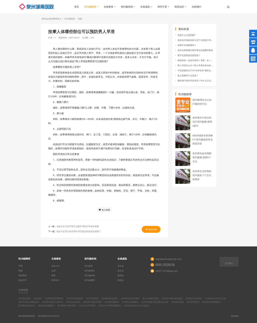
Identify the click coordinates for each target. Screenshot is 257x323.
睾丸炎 (120, 265)
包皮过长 (55, 265)
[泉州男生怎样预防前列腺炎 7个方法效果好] (182, 176)
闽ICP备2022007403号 (48, 315)
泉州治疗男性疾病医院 (172, 298)
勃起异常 (22, 280)
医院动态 (179, 6)
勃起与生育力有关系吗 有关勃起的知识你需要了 (79, 231)
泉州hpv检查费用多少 (51, 18)
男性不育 (162, 6)
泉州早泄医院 (92, 298)
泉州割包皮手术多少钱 (215, 298)
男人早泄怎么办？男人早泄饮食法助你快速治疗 (195, 65)
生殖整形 (108, 6)
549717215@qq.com (167, 271)
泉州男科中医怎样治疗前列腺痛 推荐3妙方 (202, 121)
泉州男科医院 (24, 298)
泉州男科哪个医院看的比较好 (155, 301)
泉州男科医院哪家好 (54, 298)
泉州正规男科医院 (150, 298)
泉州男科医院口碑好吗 (52, 301)
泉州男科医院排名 (109, 298)
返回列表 (152, 229)
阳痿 (80, 18)
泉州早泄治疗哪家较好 (28, 301)
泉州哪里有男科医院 (66, 305)
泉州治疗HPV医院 (87, 305)
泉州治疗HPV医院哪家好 (109, 305)
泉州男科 (38, 298)
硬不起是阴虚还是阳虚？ (189, 55)
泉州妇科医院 (177, 301)
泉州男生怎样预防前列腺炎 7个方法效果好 (201, 175)
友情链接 (23, 289)
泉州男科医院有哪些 (130, 298)
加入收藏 (106, 209)
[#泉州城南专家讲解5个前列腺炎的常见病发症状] (182, 140)
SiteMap (235, 315)
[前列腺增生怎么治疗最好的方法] (182, 105)
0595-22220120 (165, 265)
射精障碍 (22, 275)
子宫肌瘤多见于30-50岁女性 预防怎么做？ (195, 70)
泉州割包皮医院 (73, 301)
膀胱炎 (120, 275)
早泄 (20, 265)
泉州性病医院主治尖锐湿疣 (136, 305)
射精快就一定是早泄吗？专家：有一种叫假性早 (195, 60)
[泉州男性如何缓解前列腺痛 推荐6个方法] (182, 158)
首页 (76, 6)
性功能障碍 (90, 6)
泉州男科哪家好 (112, 301)
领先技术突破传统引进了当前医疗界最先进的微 (195, 40)
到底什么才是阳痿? (186, 34)
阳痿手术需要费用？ (187, 45)
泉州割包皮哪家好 (130, 301)
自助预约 (196, 6)
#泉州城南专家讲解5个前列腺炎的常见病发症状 (202, 139)
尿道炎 (120, 280)
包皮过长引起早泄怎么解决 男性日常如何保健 (78, 226)
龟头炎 (120, 270)
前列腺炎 (88, 265)
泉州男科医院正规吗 (92, 301)
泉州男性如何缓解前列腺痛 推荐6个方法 (201, 157)
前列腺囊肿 (89, 280)
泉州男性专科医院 (193, 298)
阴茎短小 (55, 280)
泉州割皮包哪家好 (46, 305)
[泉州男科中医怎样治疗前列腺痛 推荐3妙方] (182, 122)
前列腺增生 (89, 270)
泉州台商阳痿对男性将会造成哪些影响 (195, 50)
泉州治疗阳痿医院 (74, 298)
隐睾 (53, 275)
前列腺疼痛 (89, 275)
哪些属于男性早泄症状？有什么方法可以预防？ (195, 80)
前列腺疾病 (127, 6)
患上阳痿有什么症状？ (188, 75)
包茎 (53, 270)
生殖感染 (145, 6)
